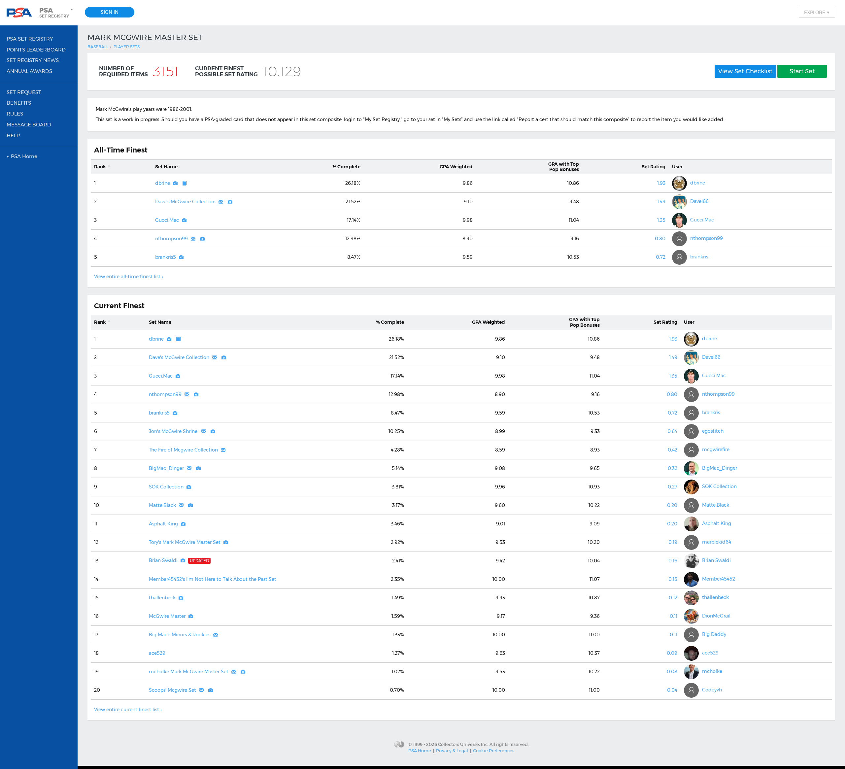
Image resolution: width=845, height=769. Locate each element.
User (677, 167)
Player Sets (127, 46)
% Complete (346, 167)
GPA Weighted (456, 167)
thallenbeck (162, 598)
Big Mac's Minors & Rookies (179, 635)
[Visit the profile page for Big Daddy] (691, 634)
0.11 (673, 616)
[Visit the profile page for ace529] (691, 653)
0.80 (660, 239)
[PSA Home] (22, 13)
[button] (57, 12)
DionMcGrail (716, 616)
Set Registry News (33, 60)
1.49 (661, 202)
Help (13, 135)
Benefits (19, 103)
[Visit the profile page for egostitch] (691, 431)
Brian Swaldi (163, 560)
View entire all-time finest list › (128, 277)
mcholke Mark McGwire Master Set (188, 672)
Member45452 (718, 579)
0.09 (672, 653)
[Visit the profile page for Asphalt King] (691, 524)
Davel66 (699, 201)
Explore (817, 12)
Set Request (24, 92)
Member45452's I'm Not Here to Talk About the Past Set (212, 579)
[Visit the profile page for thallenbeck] (691, 597)
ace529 (157, 653)
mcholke (712, 671)
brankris (699, 257)
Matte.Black (162, 505)
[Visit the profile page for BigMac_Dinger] (691, 468)
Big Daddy (714, 634)
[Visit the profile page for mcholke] (691, 671)
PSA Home (419, 750)
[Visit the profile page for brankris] (679, 257)
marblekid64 (716, 542)
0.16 (672, 561)
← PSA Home (22, 156)
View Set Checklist (745, 71)
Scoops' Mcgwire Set (172, 690)
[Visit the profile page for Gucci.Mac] (679, 220)
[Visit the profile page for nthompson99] (679, 238)
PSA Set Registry (30, 39)
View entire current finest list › (128, 710)
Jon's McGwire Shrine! (173, 431)
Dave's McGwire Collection (185, 202)
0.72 (660, 257)
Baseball (97, 46)
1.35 (661, 220)
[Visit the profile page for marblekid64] (691, 542)
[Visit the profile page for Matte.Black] (691, 505)
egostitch (713, 431)
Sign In (109, 12)
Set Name (166, 167)
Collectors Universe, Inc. (463, 744)
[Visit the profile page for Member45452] (691, 579)
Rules (15, 114)
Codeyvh (712, 690)
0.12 (673, 598)
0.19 (672, 542)
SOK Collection (166, 487)
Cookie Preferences (493, 750)
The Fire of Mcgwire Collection (183, 450)
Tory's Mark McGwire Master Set (184, 542)
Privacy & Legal (452, 750)
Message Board (29, 124)
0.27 (672, 487)
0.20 (672, 505)
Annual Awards (29, 71)
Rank (100, 167)
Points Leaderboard (36, 50)
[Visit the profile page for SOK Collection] (691, 487)
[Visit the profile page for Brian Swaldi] (691, 560)
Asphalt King (163, 524)
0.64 (672, 431)
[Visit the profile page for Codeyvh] (691, 690)
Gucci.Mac (167, 220)
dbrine (162, 183)
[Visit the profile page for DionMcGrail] (691, 616)
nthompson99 (171, 239)
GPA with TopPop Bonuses (563, 167)
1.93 (661, 183)
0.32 (672, 468)
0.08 (672, 672)
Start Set (802, 71)
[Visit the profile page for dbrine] (679, 183)
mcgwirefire (715, 449)
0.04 (672, 690)
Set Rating (653, 167)
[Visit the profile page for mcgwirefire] (691, 450)
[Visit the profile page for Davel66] (679, 201)
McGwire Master (167, 616)
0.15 (672, 579)
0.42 (672, 450)
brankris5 (165, 257)
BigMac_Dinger (166, 468)
